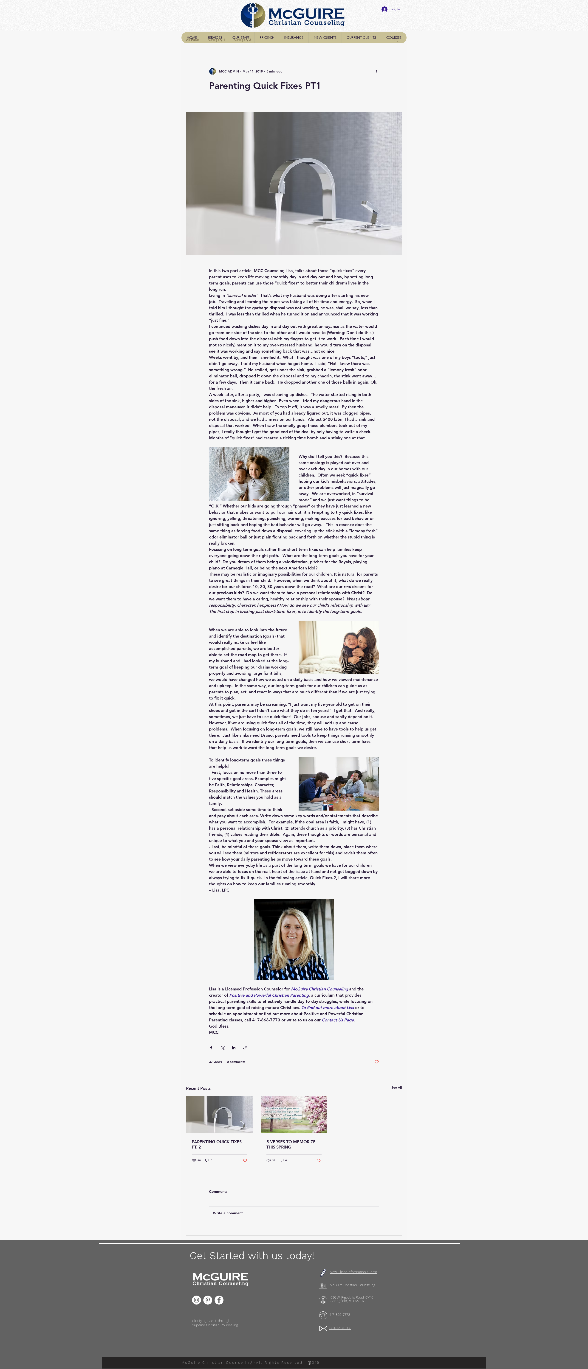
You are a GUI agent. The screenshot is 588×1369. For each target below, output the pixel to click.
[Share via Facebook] (211, 1048)
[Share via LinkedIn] (234, 1048)
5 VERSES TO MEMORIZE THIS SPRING (291, 1144)
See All (396, 1087)
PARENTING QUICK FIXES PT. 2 (217, 1144)
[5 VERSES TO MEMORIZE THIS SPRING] (294, 1114)
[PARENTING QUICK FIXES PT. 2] (219, 1114)
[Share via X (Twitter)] (222, 1048)
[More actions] (376, 71)
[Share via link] (245, 1048)
